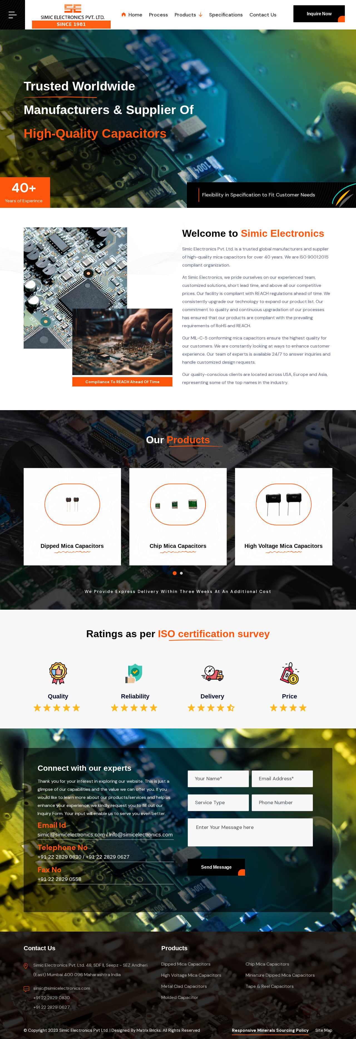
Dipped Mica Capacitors (72, 546)
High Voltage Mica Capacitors (283, 546)
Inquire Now (319, 13)
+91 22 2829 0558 (59, 879)
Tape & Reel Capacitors (270, 986)
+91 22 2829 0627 (108, 857)
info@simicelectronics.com (141, 835)
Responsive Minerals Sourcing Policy (270, 1030)
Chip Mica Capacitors (178, 546)
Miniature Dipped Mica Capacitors (280, 975)
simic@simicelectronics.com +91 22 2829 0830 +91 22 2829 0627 (61, 997)
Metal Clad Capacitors (184, 986)
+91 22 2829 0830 (59, 857)
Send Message (216, 867)
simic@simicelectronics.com (71, 835)
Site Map (323, 1030)
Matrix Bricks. (149, 1030)
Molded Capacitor (179, 997)
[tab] (175, 573)
